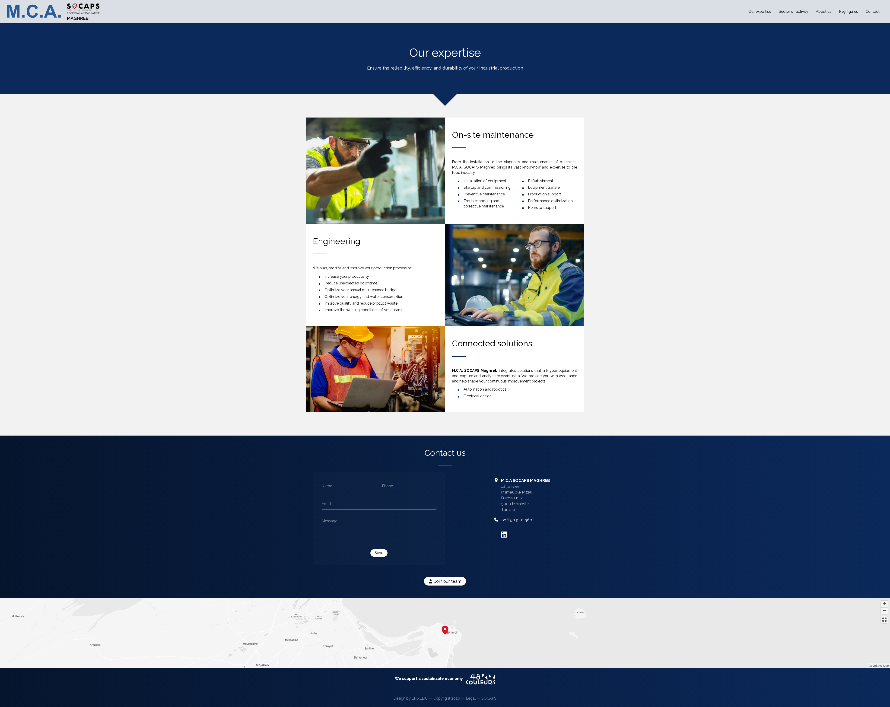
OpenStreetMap (879, 665)
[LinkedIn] (504, 534)
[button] (445, 629)
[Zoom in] (884, 604)
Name (327, 486)
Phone (387, 486)
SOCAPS (488, 698)
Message (329, 521)
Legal (471, 698)
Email (326, 503)
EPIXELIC (420, 698)
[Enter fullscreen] (884, 619)
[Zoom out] (884, 610)
